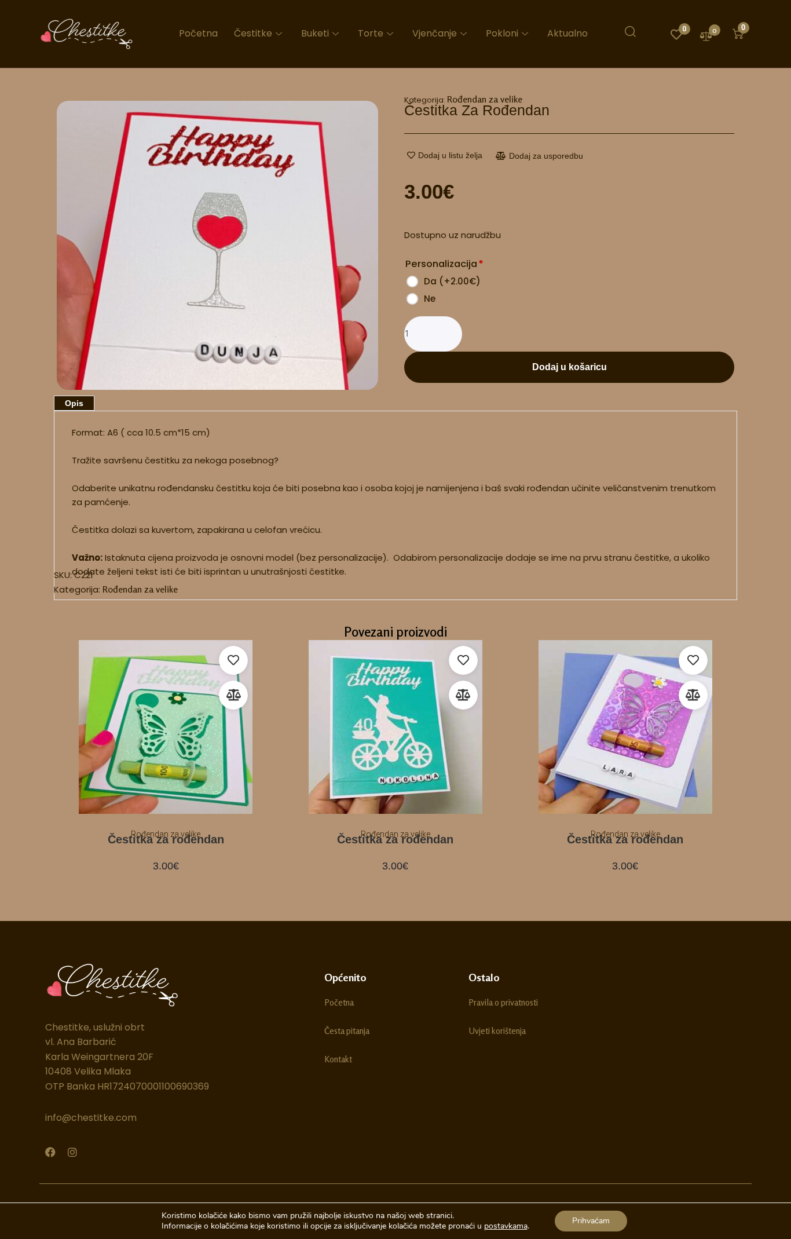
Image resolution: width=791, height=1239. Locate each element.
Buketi (315, 33)
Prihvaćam (591, 1220)
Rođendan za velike (484, 99)
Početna (198, 33)
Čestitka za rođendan (166, 839)
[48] (217, 245)
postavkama (506, 1226)
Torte (370, 33)
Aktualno (567, 33)
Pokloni (502, 33)
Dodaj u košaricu (569, 367)
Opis (74, 403)
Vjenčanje (434, 33)
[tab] (74, 403)
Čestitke (253, 33)
